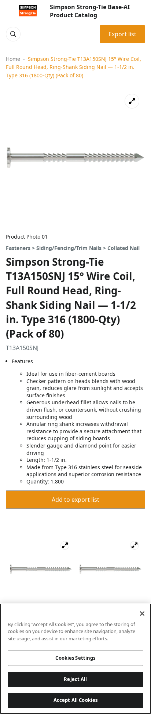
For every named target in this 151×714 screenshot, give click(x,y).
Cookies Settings (75, 658)
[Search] (13, 34)
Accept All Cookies (75, 700)
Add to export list (75, 500)
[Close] (142, 614)
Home (13, 58)
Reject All (75, 679)
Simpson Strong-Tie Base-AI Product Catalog (90, 11)
